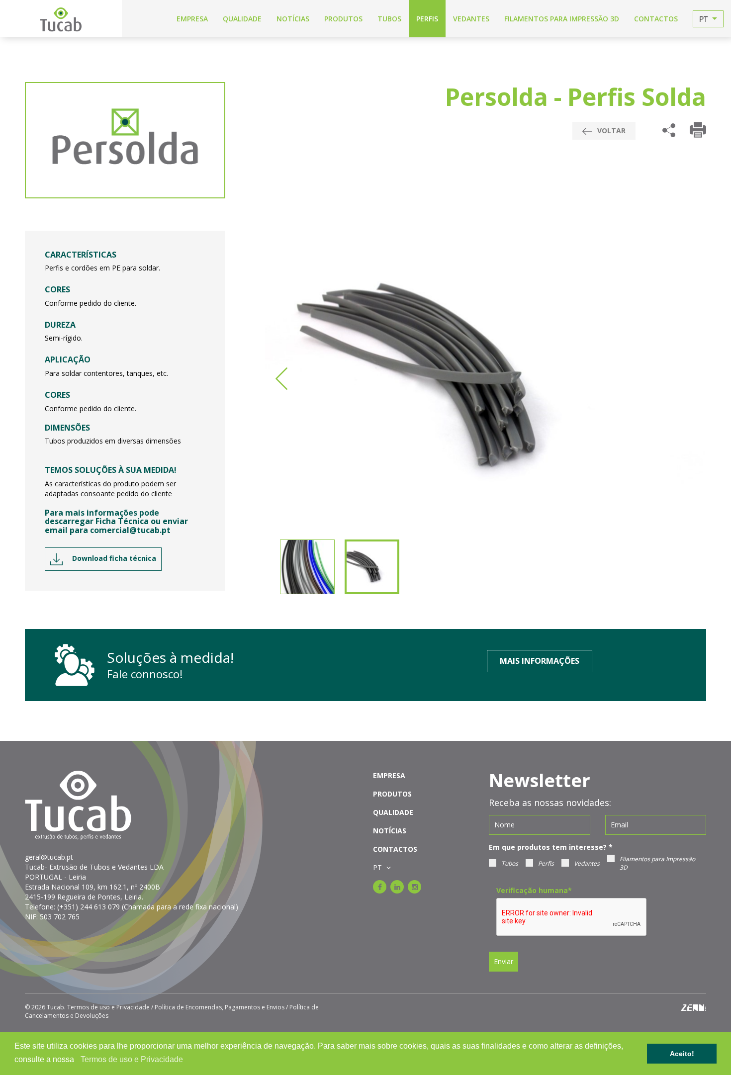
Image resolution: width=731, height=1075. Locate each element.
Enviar (503, 961)
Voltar (610, 130)
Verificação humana (534, 890)
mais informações (539, 660)
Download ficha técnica (113, 558)
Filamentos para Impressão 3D (657, 863)
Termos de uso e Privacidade (132, 1059)
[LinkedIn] (397, 887)
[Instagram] (414, 887)
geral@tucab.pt (49, 857)
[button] (77, 1060)
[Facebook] (379, 887)
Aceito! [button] (682, 1054)
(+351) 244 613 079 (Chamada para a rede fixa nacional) (147, 906)
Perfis (546, 863)
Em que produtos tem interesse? (551, 847)
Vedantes (587, 863)
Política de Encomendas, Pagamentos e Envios (219, 1007)
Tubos (509, 863)
